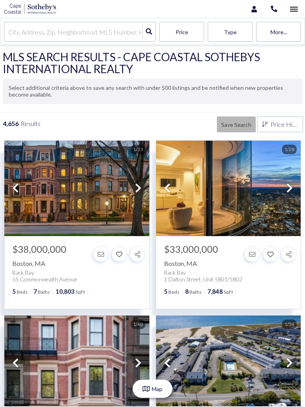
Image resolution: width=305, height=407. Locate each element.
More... (278, 32)
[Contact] (101, 254)
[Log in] (254, 9)
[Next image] (138, 188)
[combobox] (9, 32)
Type (230, 32)
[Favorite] (119, 254)
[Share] (137, 254)
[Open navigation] (294, 9)
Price (182, 32)
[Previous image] (15, 188)
